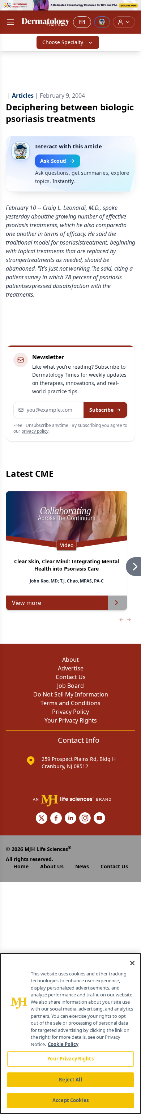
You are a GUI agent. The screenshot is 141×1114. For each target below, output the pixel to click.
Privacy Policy (70, 712)
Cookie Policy (63, 1044)
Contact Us (71, 677)
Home (21, 866)
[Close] (132, 963)
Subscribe (101, 409)
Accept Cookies (70, 1100)
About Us (52, 866)
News (82, 866)
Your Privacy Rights (70, 720)
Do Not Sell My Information (70, 694)
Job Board (70, 686)
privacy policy (34, 431)
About (70, 660)
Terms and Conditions (70, 703)
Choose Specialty (62, 42)
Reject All (70, 1079)
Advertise (71, 668)
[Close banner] (132, 9)
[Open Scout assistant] (102, 22)
